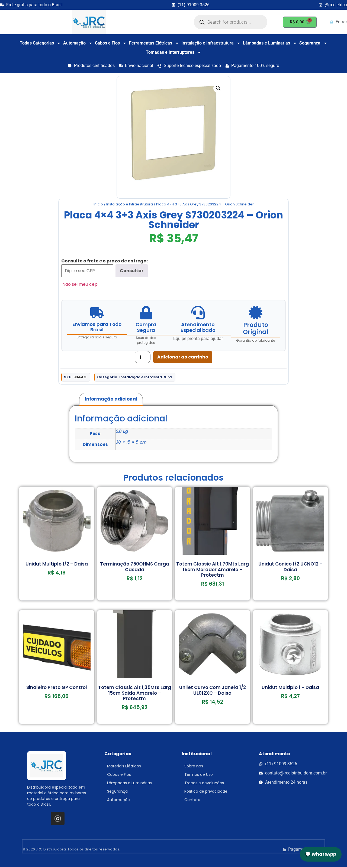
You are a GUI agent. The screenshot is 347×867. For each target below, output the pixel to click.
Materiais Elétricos (124, 766)
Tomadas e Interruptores (170, 52)
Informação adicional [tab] (111, 399)
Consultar (131, 271)
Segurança (309, 43)
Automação (74, 43)
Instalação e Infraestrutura (207, 43)
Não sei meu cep (80, 284)
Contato (192, 799)
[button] (218, 88)
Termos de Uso (198, 774)
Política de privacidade (205, 791)
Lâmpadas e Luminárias (129, 783)
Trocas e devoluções (204, 783)
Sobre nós (193, 766)
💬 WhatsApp (320, 854)
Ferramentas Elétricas (150, 43)
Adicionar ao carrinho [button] (57, 598)
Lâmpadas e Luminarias (266, 43)
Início (98, 204)
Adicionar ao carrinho (182, 357)
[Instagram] (58, 818)
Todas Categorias (37, 43)
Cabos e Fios (107, 43)
